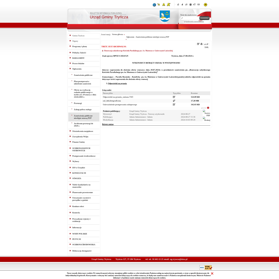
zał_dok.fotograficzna (112, 101)
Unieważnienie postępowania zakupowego (120, 104)
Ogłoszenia (77, 69)
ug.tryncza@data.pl (178, 259)
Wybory (75, 161)
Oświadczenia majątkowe (82, 131)
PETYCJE (76, 239)
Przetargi (78, 103)
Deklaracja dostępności (81, 251)
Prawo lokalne (78, 63)
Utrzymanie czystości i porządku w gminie (81, 199)
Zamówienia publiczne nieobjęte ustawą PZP (83, 117)
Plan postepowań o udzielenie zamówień (82, 82)
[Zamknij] (212, 273)
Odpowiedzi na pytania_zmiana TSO (118, 97)
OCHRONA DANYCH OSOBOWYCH (81, 149)
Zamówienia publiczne (83, 75)
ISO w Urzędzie (78, 168)
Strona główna (117, 34)
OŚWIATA (76, 178)
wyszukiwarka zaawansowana (194, 21)
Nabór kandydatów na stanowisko (81, 186)
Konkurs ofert (78, 206)
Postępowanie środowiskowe (83, 156)
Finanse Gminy (78, 142)
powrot (203, 108)
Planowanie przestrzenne (82, 192)
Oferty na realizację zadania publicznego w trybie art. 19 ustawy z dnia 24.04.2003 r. (85, 93)
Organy (75, 41)
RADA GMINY (78, 58)
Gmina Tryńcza (78, 36)
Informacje (77, 227)
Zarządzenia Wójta (80, 136)
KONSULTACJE (79, 173)
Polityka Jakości (79, 53)
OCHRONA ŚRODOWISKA (83, 244)
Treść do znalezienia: (188, 15)
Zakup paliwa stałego (83, 109)
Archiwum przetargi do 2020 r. (83, 124)
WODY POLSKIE (79, 234)
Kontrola (76, 213)
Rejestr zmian (107, 124)
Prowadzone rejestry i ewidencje (81, 220)
